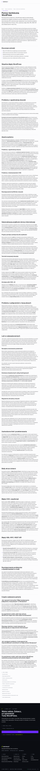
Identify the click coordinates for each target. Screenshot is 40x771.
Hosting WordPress (17, 759)
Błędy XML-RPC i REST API (6, 693)
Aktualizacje (16, 761)
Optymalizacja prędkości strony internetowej (9, 681)
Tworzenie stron (17, 758)
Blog (23, 758)
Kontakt (32, 758)
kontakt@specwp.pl (19, 734)
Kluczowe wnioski (5, 674)
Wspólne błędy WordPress (6, 676)
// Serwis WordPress (5, 10)
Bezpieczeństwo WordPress (7, 761)
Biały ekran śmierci (5, 689)
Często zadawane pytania (6, 697)
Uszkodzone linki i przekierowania (7, 687)
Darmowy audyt (25, 761)
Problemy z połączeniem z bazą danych (8, 683)
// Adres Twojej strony (6, 725)
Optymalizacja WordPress (7, 758)
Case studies (24, 759)
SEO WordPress (5, 759)
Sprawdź (20, 731)
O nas (32, 756)
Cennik (23, 756)
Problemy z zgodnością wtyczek (7, 678)
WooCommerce (16, 756)
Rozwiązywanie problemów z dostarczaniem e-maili (10, 695)
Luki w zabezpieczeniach (6, 685)
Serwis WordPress (5, 756)
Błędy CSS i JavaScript (5, 691)
